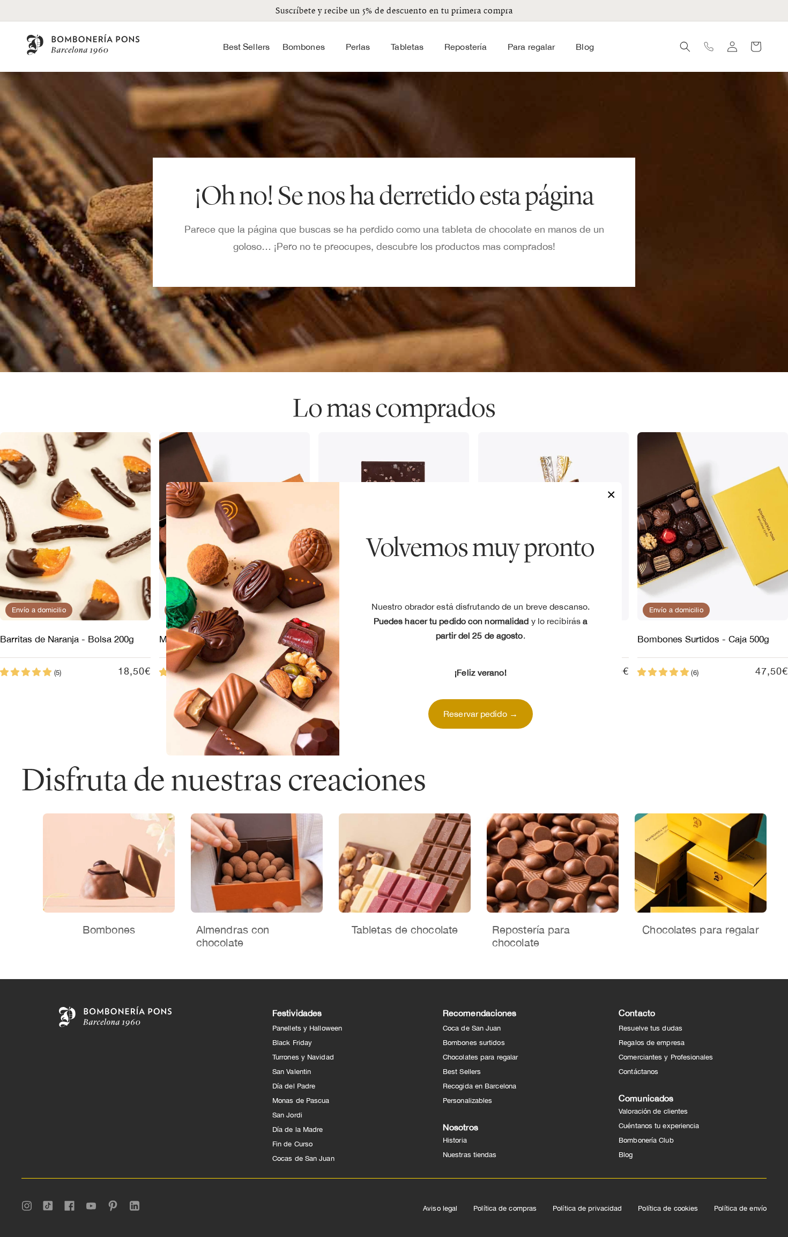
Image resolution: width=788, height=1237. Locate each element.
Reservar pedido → (480, 714)
